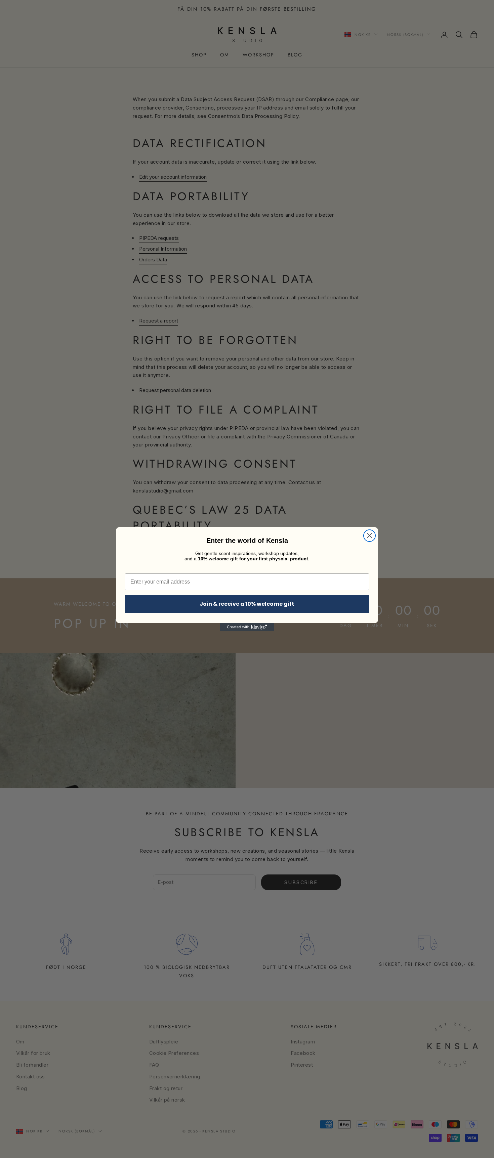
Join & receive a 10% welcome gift (247, 604)
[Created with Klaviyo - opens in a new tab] (247, 627)
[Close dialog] (369, 536)
